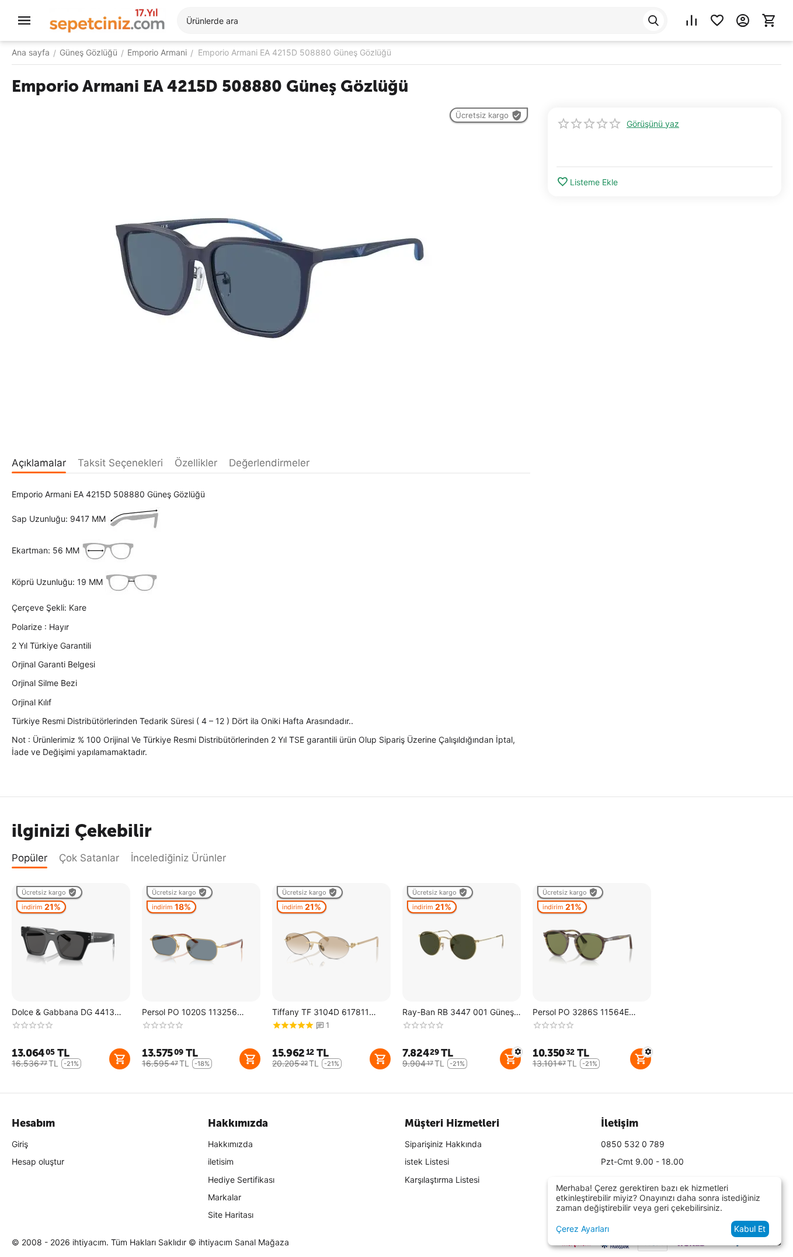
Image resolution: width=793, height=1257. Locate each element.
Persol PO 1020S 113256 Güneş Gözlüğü (189, 1012)
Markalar (224, 1197)
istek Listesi (427, 1161)
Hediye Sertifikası (241, 1180)
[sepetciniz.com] (107, 20)
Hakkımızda (230, 1144)
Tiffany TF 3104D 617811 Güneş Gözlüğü (320, 1012)
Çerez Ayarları (582, 1229)
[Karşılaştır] (691, 20)
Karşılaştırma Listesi (442, 1180)
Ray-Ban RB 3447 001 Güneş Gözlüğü (458, 1012)
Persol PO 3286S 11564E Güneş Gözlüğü (581, 1012)
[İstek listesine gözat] (717, 20)
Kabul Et (750, 1229)
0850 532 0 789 (633, 1144)
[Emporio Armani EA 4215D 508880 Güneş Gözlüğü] (271, 274)
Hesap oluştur (38, 1161)
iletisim (221, 1161)
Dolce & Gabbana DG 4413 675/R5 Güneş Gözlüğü (63, 1012)
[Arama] (653, 20)
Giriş (20, 1144)
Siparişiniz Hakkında (443, 1144)
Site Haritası (230, 1215)
